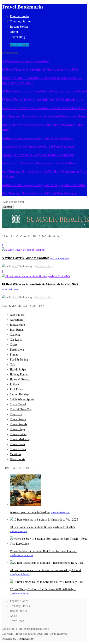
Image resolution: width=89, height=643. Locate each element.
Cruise (13, 344)
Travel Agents (18, 419)
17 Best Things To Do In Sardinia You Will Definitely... (43, 589)
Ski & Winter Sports (22, 399)
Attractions (16, 319)
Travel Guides (18, 434)
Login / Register (19, 44)
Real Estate (16, 389)
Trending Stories (20, 21)
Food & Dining (43, 266)
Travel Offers (18, 449)
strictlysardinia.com (20, 574)
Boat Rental (17, 329)
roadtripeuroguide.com (21, 555)
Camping (15, 334)
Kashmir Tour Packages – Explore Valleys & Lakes (37, 138)
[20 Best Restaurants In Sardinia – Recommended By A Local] (47, 562)
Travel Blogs (17, 429)
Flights (14, 354)
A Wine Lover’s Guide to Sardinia (25, 61)
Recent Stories (19, 26)
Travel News (17, 444)
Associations (17, 314)
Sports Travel (18, 404)
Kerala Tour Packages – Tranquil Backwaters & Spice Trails (44, 108)
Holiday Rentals (19, 374)
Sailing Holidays (19, 394)
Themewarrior (25, 638)
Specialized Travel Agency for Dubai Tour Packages (38, 146)
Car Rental (16, 339)
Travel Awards (18, 424)
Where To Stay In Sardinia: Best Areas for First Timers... (43, 551)
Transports (16, 414)
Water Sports (17, 459)
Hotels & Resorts (20, 379)
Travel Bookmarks (22, 7)
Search (7, 206)
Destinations (17, 349)
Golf (12, 364)
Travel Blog (17, 37)
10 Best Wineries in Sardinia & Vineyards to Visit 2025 (40, 69)
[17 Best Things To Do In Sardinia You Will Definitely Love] (47, 581)
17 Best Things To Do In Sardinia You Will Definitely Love (42, 99)
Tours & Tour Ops (20, 409)
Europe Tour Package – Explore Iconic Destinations (38, 155)
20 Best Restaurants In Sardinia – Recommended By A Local (44, 91)
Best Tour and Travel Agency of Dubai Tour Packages (39, 193)
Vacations (15, 454)
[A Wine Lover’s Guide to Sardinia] (23, 249)
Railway (14, 384)
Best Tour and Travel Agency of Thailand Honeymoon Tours (44, 116)
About (14, 31)
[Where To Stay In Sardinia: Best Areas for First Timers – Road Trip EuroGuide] (48, 543)
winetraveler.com (10, 289)
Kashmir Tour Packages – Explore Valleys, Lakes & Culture (44, 185)
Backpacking (17, 324)
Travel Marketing (20, 439)
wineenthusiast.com (59, 258)
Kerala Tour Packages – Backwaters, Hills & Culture (39, 163)
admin (15, 266)
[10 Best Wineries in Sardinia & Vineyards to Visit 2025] (36, 276)
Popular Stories (19, 16)
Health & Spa (18, 369)
